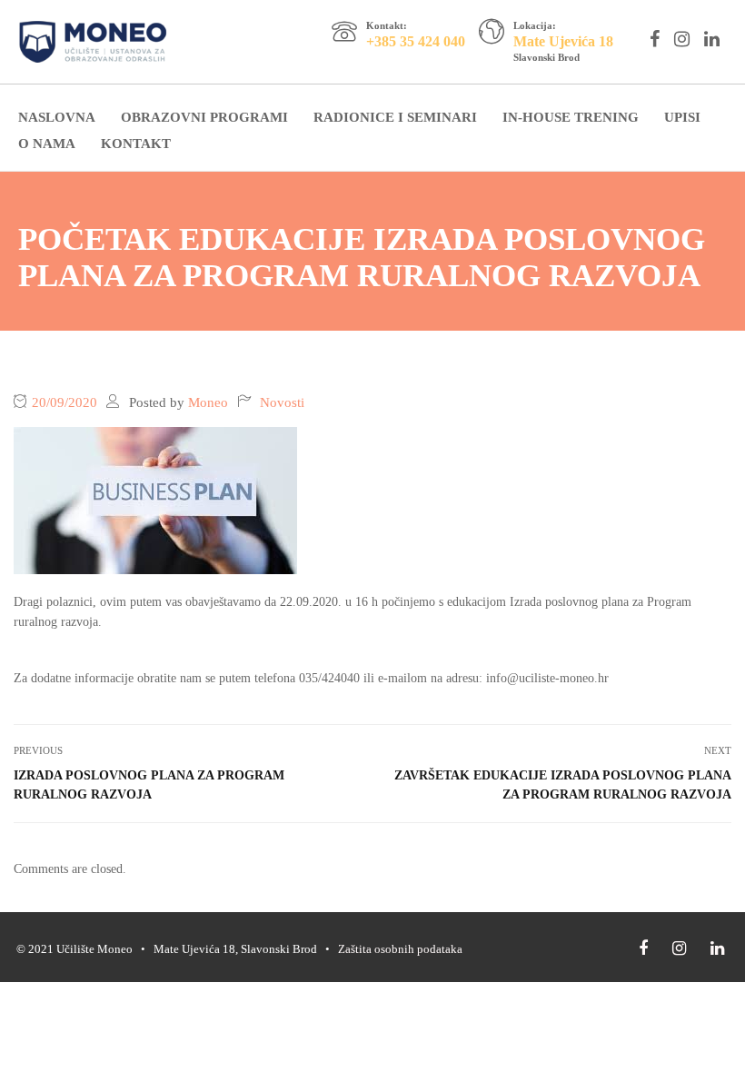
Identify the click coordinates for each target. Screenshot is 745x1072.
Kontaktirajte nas (405, 57)
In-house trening (570, 117)
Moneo (208, 402)
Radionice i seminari (395, 117)
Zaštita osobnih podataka (400, 949)
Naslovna (56, 117)
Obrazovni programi (204, 117)
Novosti (282, 402)
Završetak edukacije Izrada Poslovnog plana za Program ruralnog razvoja (562, 785)
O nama (46, 143)
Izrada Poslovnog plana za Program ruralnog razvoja (149, 785)
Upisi (682, 117)
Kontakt (136, 143)
